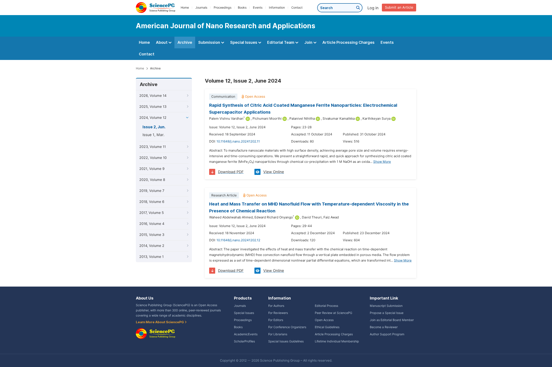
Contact (297, 7)
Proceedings (222, 7)
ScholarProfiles (244, 341)
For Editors (275, 320)
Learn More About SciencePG (160, 322)
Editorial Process (326, 305)
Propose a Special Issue (386, 313)
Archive (184, 42)
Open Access (324, 320)
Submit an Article (399, 7)
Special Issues (244, 42)
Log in (373, 8)
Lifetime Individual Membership (337, 341)
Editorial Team (281, 42)
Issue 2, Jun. (154, 127)
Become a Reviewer (384, 327)
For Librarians (277, 334)
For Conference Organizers (287, 327)
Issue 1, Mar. (154, 135)
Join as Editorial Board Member (392, 320)
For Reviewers (278, 313)
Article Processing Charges (348, 42)
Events (257, 7)
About (162, 42)
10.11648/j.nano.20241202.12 (238, 240)
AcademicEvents (245, 334)
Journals (201, 7)
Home (185, 7)
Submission (209, 42)
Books (242, 7)
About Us (144, 298)
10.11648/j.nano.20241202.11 (238, 141)
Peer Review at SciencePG (333, 313)
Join (308, 42)
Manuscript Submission (386, 305)
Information (277, 7)
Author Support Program (387, 334)
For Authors (276, 305)
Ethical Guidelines (327, 327)
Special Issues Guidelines (286, 341)
